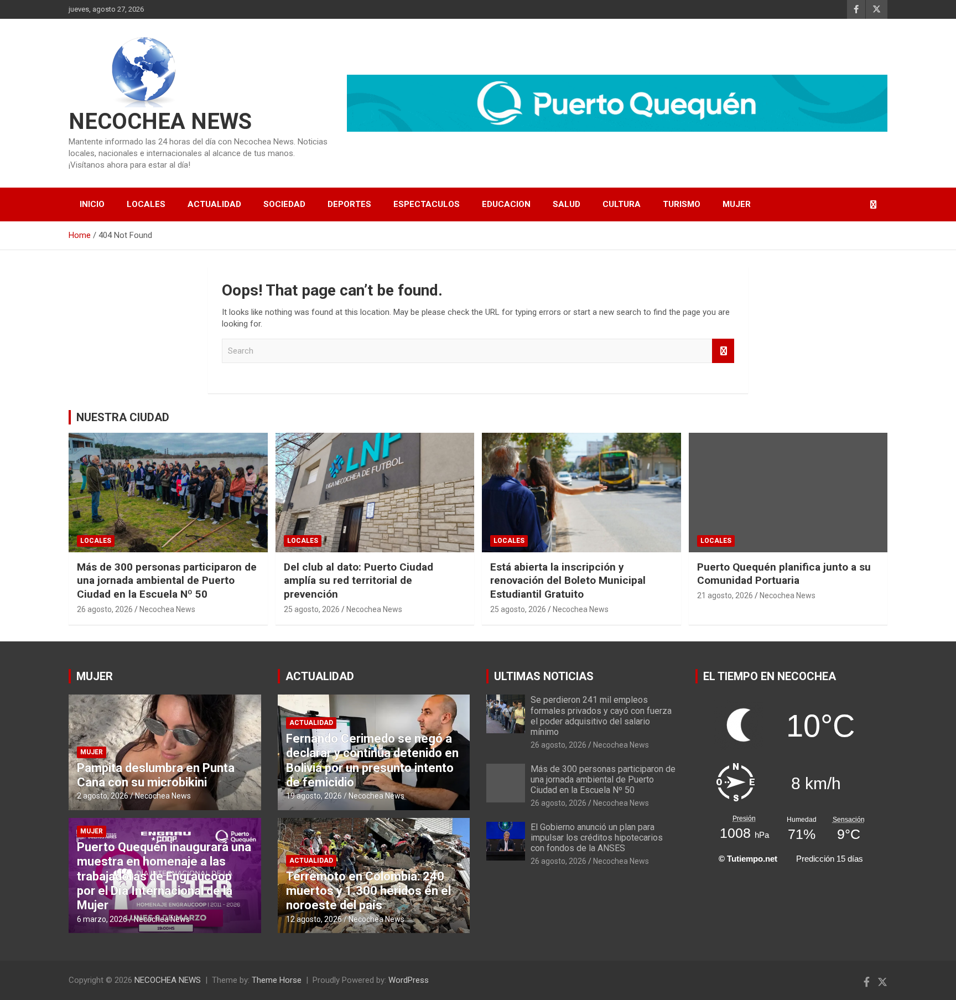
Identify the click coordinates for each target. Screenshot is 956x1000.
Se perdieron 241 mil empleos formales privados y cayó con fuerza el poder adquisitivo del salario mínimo (601, 716)
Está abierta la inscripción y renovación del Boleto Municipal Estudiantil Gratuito (568, 580)
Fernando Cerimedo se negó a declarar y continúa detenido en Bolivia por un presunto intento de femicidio (372, 760)
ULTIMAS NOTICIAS (544, 676)
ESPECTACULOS (426, 204)
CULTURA (621, 204)
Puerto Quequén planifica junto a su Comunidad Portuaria (784, 574)
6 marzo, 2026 (102, 919)
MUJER (737, 204)
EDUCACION (506, 204)
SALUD (566, 204)
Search (723, 351)
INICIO (92, 204)
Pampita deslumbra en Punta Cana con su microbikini (156, 775)
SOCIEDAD (284, 204)
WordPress (408, 980)
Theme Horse (277, 980)
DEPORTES (349, 204)
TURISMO (681, 204)
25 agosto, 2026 (312, 609)
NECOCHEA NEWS (160, 121)
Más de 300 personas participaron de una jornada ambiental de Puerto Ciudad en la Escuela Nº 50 (167, 580)
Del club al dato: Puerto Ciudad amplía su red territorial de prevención (358, 580)
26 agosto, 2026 (105, 609)
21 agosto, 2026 (725, 595)
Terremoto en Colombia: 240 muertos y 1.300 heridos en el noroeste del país (368, 891)
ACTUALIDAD (214, 204)
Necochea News (167, 609)
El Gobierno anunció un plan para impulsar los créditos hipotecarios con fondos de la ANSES (597, 837)
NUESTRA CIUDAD (122, 417)
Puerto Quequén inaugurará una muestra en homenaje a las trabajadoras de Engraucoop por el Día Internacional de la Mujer (164, 876)
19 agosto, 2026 (314, 795)
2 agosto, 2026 (102, 795)
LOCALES (146, 204)
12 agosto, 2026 (314, 919)
